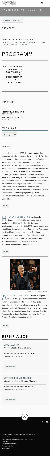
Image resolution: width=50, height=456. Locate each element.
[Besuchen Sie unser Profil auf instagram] (45, 422)
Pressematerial (7, 446)
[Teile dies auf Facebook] (4, 134)
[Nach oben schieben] (24, 417)
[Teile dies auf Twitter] (14, 134)
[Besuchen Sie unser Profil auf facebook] (40, 422)
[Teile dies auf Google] (9, 134)
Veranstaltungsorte (9, 437)
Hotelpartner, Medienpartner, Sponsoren (17, 439)
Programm (10, 367)
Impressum (6, 448)
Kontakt (5, 441)
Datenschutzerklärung (10, 444)
